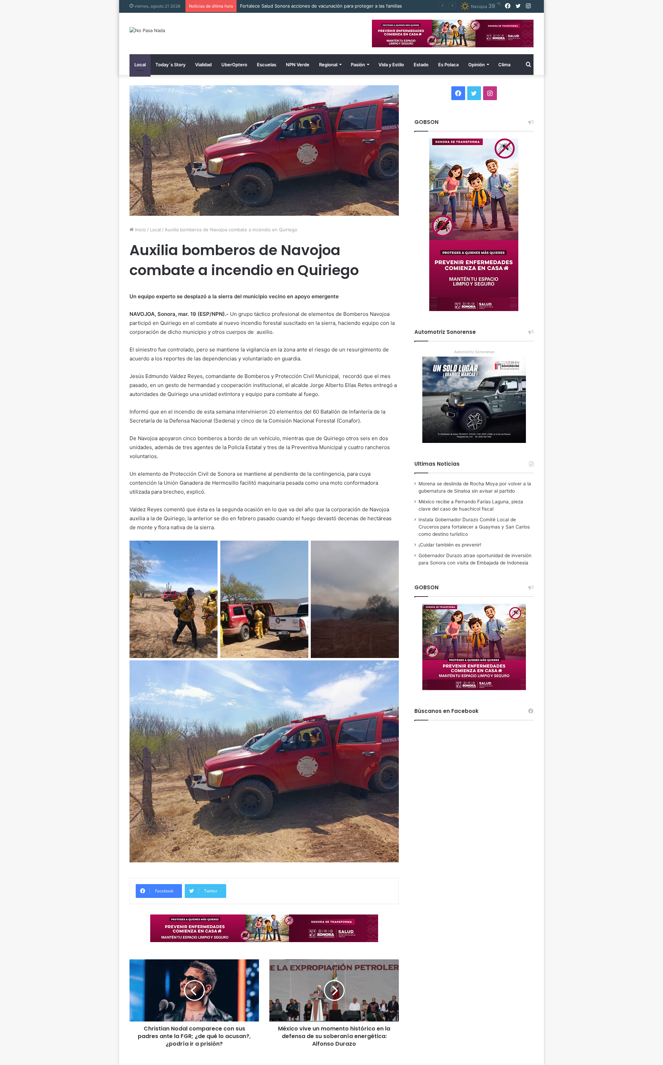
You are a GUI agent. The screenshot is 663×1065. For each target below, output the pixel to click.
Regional (328, 64)
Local (140, 64)
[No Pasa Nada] (147, 30)
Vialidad (203, 64)
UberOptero (234, 64)
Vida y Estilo (391, 64)
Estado (421, 64)
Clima (504, 64)
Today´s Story (170, 64)
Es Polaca (448, 64)
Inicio (140, 229)
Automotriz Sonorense (474, 351)
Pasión (358, 64)
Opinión (476, 64)
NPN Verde (297, 64)
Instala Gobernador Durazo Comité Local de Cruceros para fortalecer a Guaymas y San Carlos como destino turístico (474, 527)
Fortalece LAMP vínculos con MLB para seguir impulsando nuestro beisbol (320, 6)
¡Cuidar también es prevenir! (450, 545)
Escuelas (266, 64)
